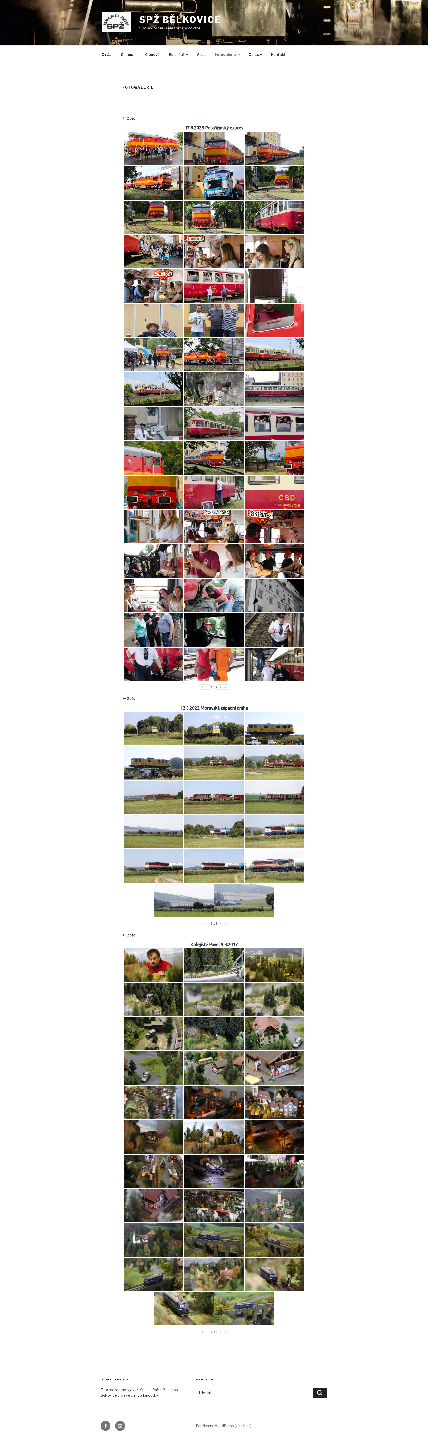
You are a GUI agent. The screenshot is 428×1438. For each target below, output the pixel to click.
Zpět (130, 118)
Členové (152, 54)
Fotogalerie (225, 54)
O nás (106, 54)
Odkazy (255, 54)
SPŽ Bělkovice (180, 19)
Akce (201, 54)
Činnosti (128, 54)
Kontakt (278, 54)
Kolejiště (176, 54)
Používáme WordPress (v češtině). (224, 1426)
